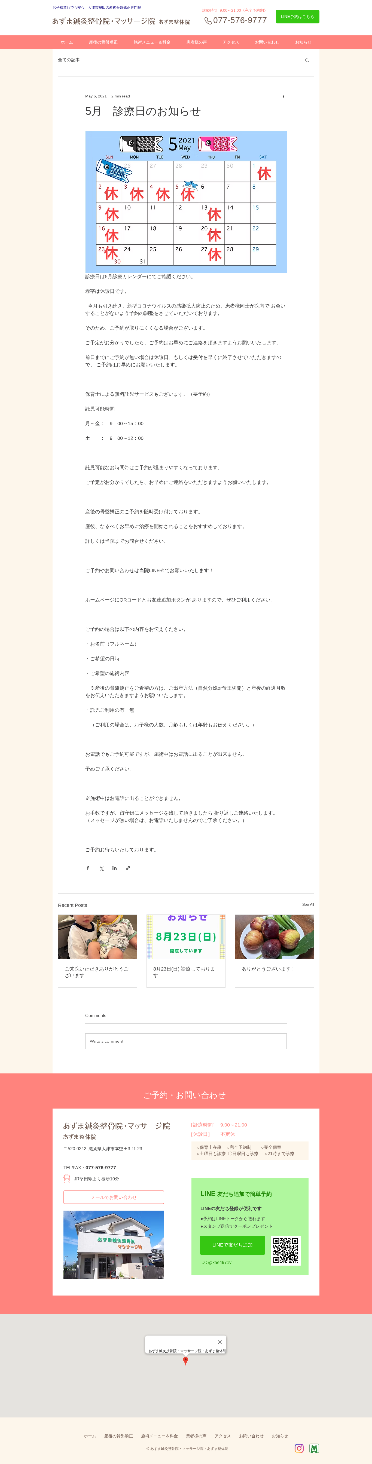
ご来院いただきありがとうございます (97, 972)
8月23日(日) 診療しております (184, 972)
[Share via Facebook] (87, 868)
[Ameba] (314, 1448)
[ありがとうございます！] (274, 937)
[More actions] (283, 96)
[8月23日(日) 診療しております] (186, 937)
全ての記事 (69, 59)
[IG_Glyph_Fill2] (299, 1448)
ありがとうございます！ (268, 969)
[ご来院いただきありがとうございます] (97, 937)
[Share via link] (127, 868)
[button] (307, 60)
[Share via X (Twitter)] (101, 868)
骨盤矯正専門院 (128, 7)
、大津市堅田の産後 (100, 7)
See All (308, 904)
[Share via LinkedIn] (114, 868)
